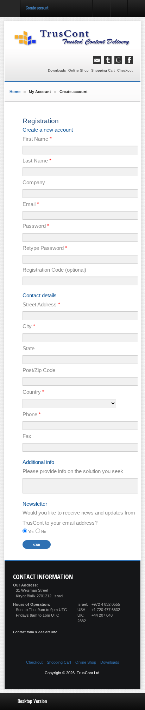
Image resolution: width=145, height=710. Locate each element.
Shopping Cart (103, 70)
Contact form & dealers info (35, 632)
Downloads (57, 70)
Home (15, 91)
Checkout (125, 70)
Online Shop (78, 70)
